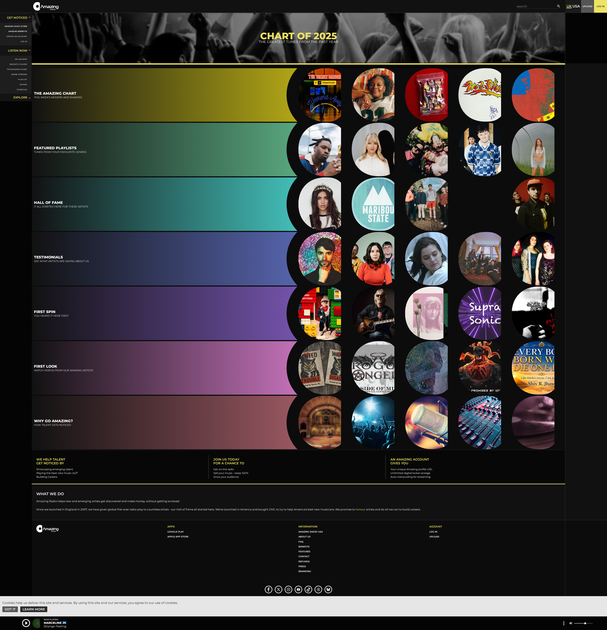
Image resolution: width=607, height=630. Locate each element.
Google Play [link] (175, 531)
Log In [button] (600, 6)
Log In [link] (433, 531)
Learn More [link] (34, 609)
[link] (14, 26)
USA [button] (576, 6)
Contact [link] (303, 556)
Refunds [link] (304, 561)
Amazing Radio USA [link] (310, 531)
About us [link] (304, 536)
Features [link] (304, 551)
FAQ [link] (300, 541)
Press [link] (302, 566)
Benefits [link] (304, 546)
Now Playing (51, 620)
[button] (45, 6)
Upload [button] (587, 6)
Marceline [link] (53, 623)
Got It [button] (10, 609)
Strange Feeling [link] (55, 626)
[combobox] (536, 6)
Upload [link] (434, 536)
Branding (304, 571)
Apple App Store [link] (177, 536)
